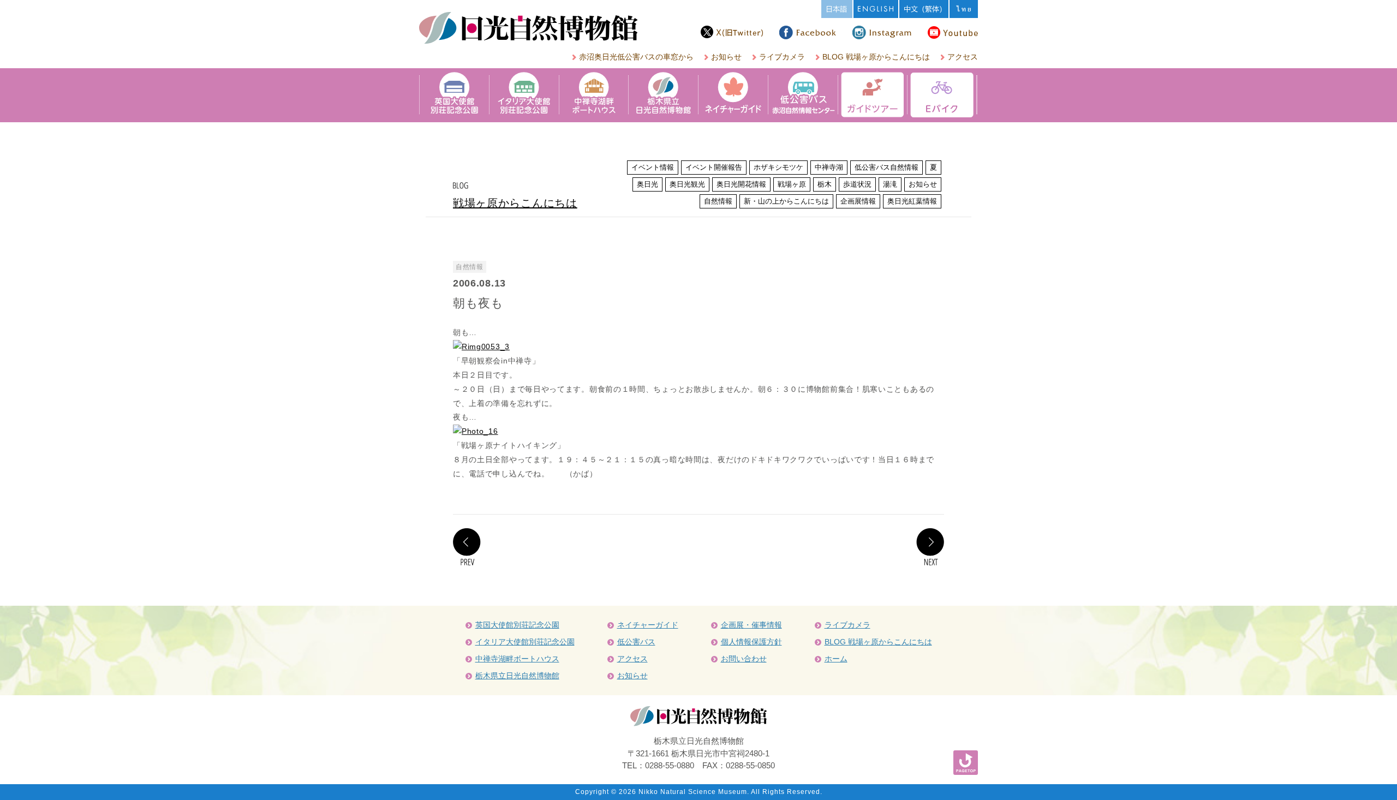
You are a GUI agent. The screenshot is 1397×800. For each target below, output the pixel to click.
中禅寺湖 (829, 167)
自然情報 (718, 201)
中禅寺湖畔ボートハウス (517, 658)
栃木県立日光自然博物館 (517, 675)
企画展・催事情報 (751, 624)
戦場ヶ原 (792, 184)
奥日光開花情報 (741, 184)
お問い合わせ (744, 658)
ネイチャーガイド (647, 624)
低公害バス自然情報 (886, 167)
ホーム (836, 658)
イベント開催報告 (713, 167)
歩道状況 (857, 184)
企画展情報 (858, 201)
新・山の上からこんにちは (786, 201)
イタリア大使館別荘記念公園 (525, 641)
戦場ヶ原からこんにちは (515, 203)
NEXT (930, 546)
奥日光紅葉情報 (912, 201)
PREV (467, 546)
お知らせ (726, 56)
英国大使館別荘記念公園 (517, 624)
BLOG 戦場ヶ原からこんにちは (876, 56)
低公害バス (636, 641)
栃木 (824, 184)
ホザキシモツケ (778, 167)
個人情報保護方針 (751, 641)
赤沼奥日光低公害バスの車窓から (636, 56)
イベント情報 (652, 167)
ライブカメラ (782, 56)
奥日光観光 (687, 184)
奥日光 (647, 184)
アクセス (962, 56)
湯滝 (890, 184)
